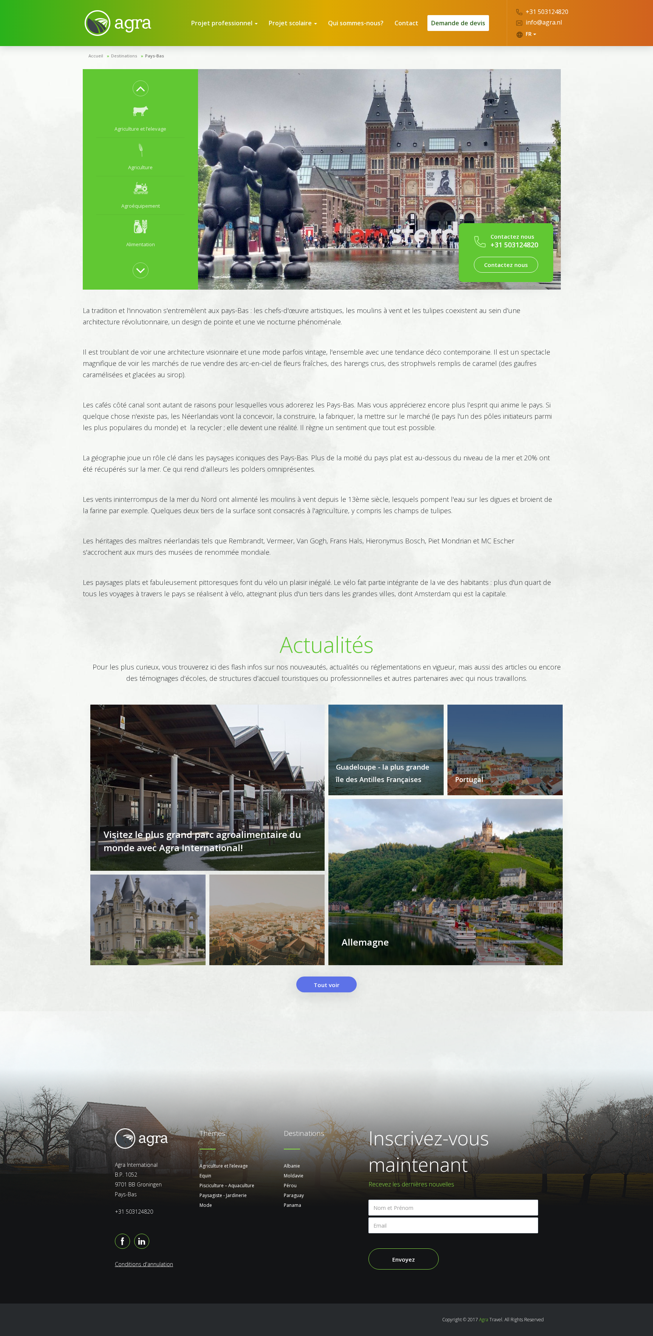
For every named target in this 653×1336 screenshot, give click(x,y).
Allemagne (365, 942)
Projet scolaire (291, 23)
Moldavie (293, 1175)
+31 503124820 (546, 12)
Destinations (124, 56)
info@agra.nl (543, 22)
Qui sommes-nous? (356, 23)
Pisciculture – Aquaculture (227, 1185)
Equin (205, 1175)
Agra (483, 1319)
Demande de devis (458, 23)
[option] (140, 118)
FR (528, 33)
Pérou (290, 1185)
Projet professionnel (222, 23)
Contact (406, 23)
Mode (206, 1205)
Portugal (469, 779)
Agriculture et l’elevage (224, 1166)
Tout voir (326, 985)
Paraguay (294, 1195)
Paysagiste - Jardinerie (223, 1195)
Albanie (292, 1166)
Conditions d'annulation (144, 1264)
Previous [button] (141, 88)
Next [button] (141, 270)
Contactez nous (506, 264)
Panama (292, 1205)
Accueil (95, 56)
